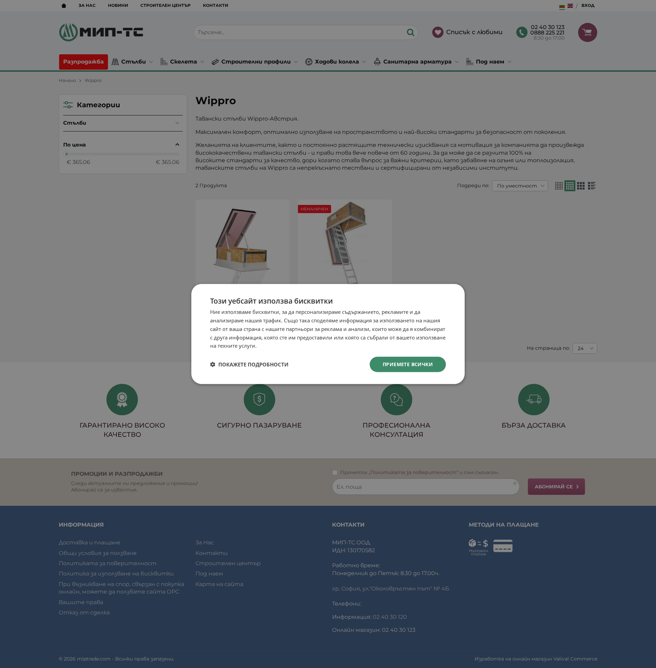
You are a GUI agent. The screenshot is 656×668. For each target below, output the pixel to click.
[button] (249, 364)
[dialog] (328, 334)
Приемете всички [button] (408, 364)
